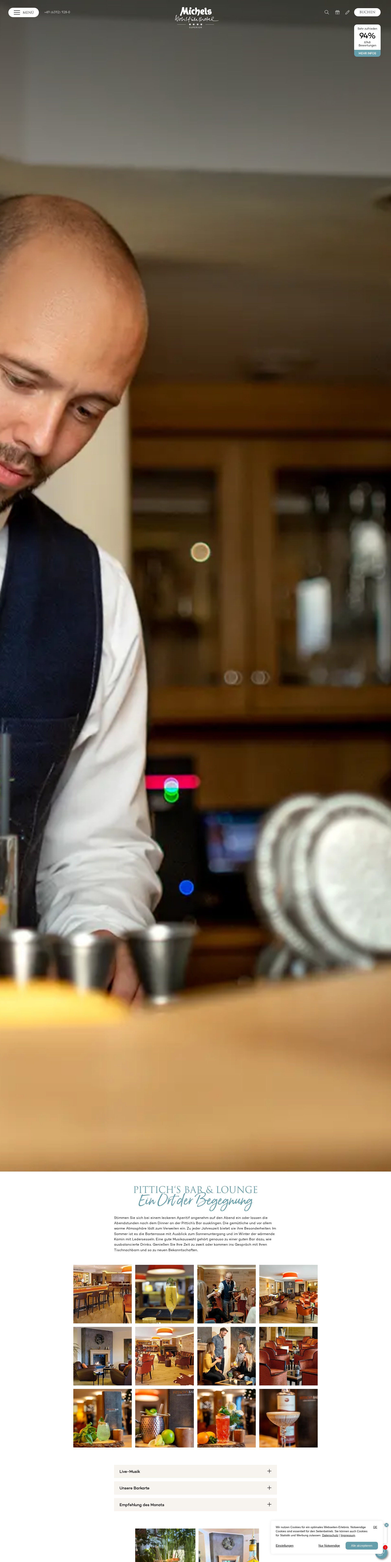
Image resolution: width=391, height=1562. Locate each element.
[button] (328, 12)
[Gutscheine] (337, 12)
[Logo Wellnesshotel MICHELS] (197, 17)
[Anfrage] (347, 12)
